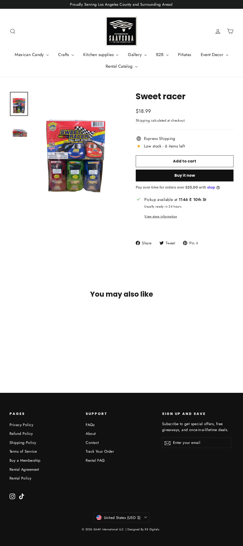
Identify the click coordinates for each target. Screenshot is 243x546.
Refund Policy (21, 433)
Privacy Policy (21, 424)
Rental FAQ (95, 460)
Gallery (135, 55)
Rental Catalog (120, 66)
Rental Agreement (24, 469)
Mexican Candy (30, 55)
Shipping (143, 120)
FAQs (90, 424)
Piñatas (184, 55)
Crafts (64, 55)
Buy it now (184, 175)
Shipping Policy (22, 442)
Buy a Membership (25, 460)
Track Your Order (100, 451)
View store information (160, 216)
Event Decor (213, 55)
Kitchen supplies (99, 55)
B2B (160, 55)
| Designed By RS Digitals (142, 529)
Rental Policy (20, 478)
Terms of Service (23, 451)
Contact (92, 442)
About (91, 433)
